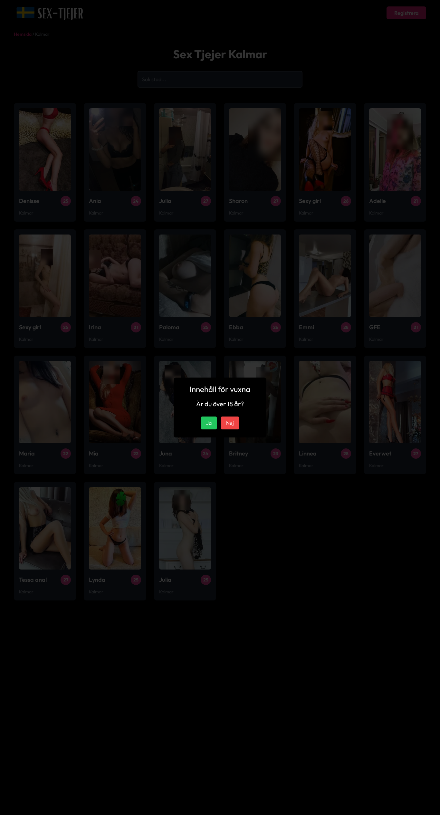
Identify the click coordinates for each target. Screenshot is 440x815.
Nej (230, 423)
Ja (209, 423)
